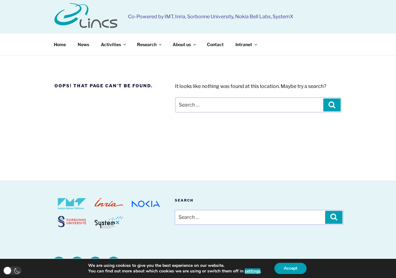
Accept (290, 268)
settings (252, 271)
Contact (215, 44)
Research (147, 44)
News (83, 44)
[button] (12, 271)
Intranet (243, 44)
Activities (111, 44)
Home (60, 44)
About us (182, 44)
